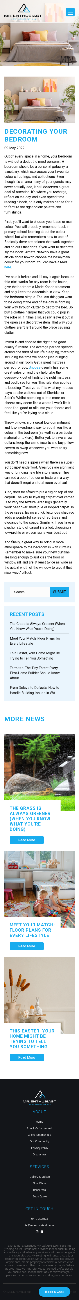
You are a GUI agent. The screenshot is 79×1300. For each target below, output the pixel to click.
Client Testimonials (39, 1134)
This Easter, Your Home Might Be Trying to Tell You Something (32, 1038)
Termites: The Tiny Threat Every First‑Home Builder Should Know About (35, 673)
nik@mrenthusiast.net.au (39, 1225)
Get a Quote (39, 1196)
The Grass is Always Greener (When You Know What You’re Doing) (30, 819)
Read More (26, 840)
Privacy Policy (39, 1148)
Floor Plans (40, 1183)
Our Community (39, 1141)
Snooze (35, 367)
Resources (39, 1190)
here (7, 267)
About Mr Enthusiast (39, 1128)
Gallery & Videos (39, 1176)
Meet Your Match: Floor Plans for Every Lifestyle (32, 930)
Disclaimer (39, 1154)
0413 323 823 (39, 1218)
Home (39, 1121)
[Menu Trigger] (70, 12)
